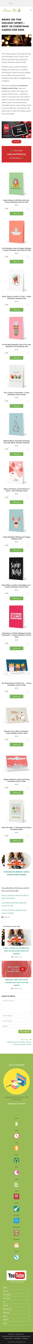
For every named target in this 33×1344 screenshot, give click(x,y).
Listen (5, 1323)
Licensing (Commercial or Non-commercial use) (16, 1336)
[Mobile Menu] (30, 10)
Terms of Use (19, 1334)
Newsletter (17, 1338)
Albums (6, 1320)
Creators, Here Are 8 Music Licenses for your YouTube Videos (16, 982)
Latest (5, 1291)
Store (5, 1287)
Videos (5, 1305)
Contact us (25, 1338)
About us (11, 1334)
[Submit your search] (23, 3)
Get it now (16, 141)
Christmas (6, 1298)
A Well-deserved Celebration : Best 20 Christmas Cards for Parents (16, 951)
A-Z (4, 1302)
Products (7, 917)
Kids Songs (7, 1295)
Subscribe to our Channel (16, 1282)
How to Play (7, 1309)
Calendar (6, 1312)
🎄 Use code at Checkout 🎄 (16, 154)
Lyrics (5, 1316)
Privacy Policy (8, 1338)
